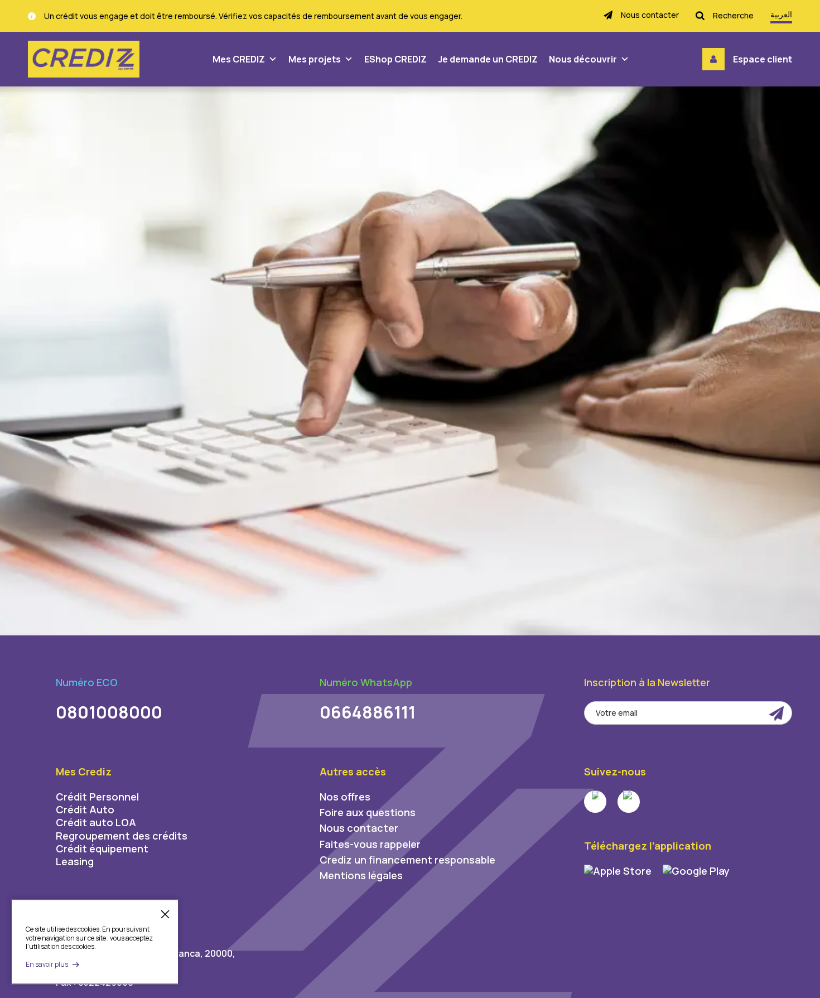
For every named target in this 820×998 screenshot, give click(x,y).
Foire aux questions (368, 812)
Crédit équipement (102, 848)
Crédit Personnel (97, 796)
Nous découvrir (583, 59)
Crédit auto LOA (96, 822)
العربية (781, 14)
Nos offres (345, 796)
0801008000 (109, 712)
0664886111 (368, 712)
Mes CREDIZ (239, 59)
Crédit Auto (85, 809)
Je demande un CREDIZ (488, 59)
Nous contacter (359, 828)
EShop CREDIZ (395, 59)
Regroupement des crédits (121, 835)
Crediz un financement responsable (407, 859)
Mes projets (314, 59)
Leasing (75, 861)
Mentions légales (361, 875)
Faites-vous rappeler (370, 844)
